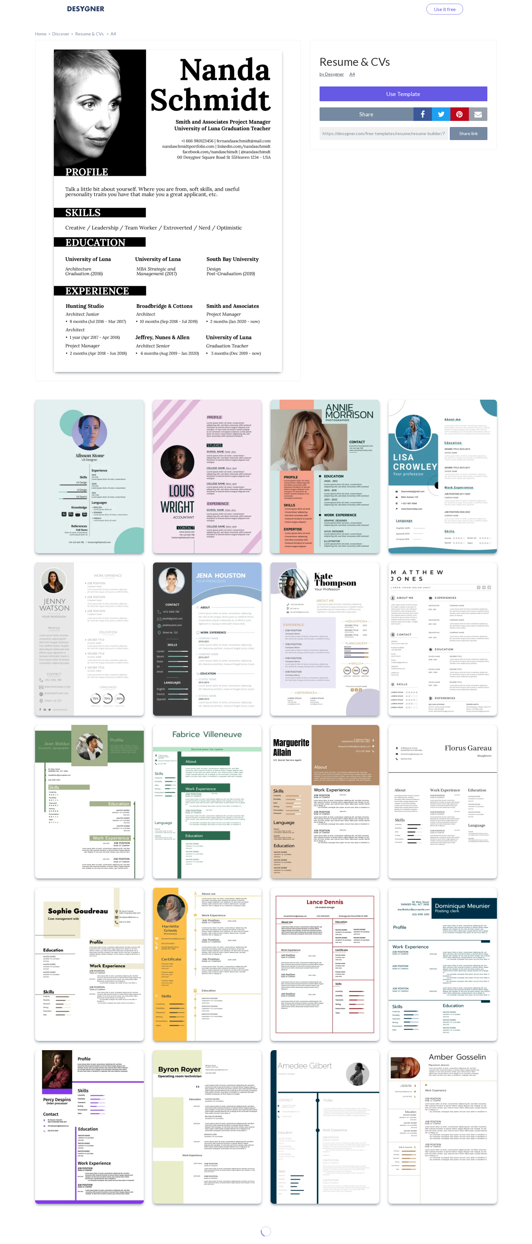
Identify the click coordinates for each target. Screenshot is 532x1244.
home (40, 33)
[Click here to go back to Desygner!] (86, 13)
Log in (408, 9)
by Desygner (332, 74)
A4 (113, 33)
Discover (60, 33)
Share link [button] (468, 133)
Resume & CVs (90, 33)
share (366, 114)
